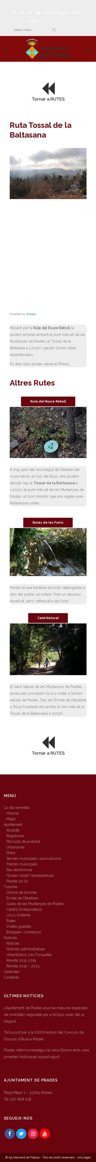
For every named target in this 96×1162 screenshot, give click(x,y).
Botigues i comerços (23, 932)
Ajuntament (13, 825)
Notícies (10, 938)
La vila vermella (16, 808)
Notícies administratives (25, 949)
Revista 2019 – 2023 (22, 966)
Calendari (11, 972)
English (63, 13)
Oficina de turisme (21, 892)
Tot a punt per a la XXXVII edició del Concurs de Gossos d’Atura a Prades (44, 1035)
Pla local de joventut (23, 841)
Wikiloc (31, 314)
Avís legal (84, 1157)
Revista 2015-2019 (21, 960)
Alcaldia (12, 830)
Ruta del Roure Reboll (52, 328)
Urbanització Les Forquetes (29, 955)
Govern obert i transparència (30, 875)
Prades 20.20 (17, 881)
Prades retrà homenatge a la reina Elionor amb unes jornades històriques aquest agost (46, 1053)
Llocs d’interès (18, 915)
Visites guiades (18, 926)
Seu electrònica (19, 870)
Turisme (10, 887)
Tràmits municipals (21, 864)
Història (12, 813)
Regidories (15, 836)
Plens (10, 853)
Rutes (11, 921)
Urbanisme (15, 847)
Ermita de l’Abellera (22, 898)
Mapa (10, 819)
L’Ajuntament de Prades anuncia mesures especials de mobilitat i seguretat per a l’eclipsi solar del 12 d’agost (46, 1014)
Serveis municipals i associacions (33, 858)
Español (48, 13)
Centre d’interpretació (24, 909)
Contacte (11, 977)
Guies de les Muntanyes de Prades (35, 904)
